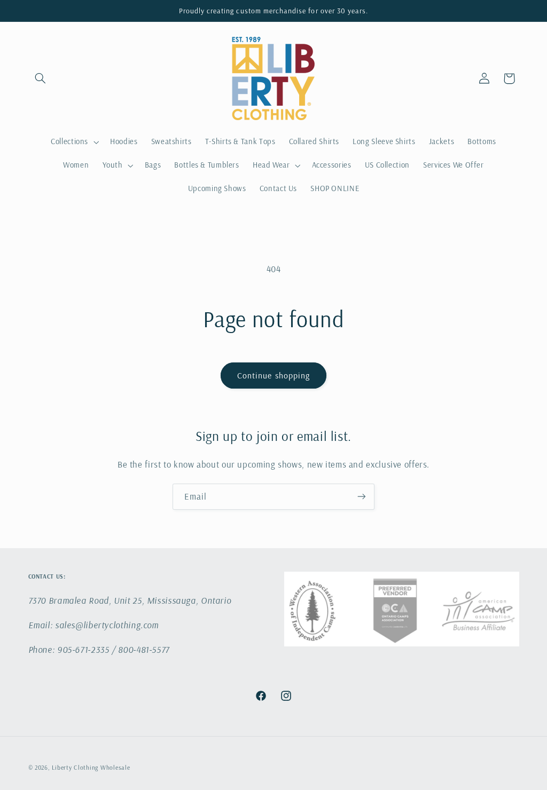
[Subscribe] (361, 497)
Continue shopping (273, 375)
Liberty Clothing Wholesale (91, 767)
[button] (40, 78)
